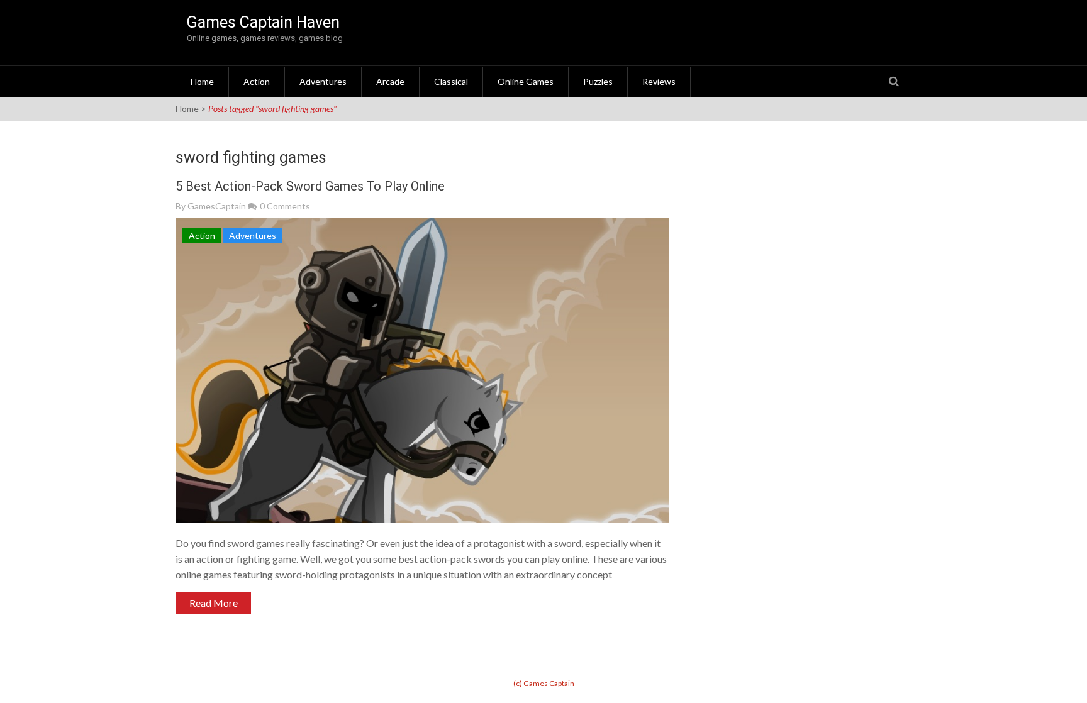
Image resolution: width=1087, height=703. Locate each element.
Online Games (526, 81)
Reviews (659, 81)
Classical (451, 81)
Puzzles (598, 81)
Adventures (323, 81)
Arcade (390, 81)
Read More (213, 603)
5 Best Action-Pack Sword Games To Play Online (310, 186)
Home (202, 81)
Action (256, 81)
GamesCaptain (216, 206)
